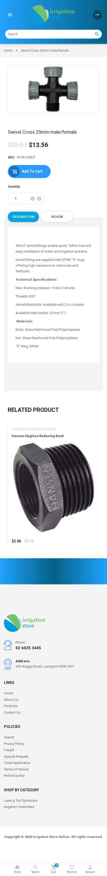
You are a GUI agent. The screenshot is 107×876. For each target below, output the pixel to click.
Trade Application (17, 763)
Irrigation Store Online (51, 837)
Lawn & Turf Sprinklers (20, 801)
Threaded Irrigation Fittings (34, 429)
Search (9, 737)
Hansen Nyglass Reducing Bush (38, 436)
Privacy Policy (14, 744)
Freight (9, 750)
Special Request (16, 756)
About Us (11, 700)
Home (8, 693)
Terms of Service (16, 769)
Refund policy (14, 775)
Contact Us (12, 712)
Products (10, 706)
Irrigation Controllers (19, 807)
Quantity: (14, 186)
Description (23, 217)
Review (57, 217)
